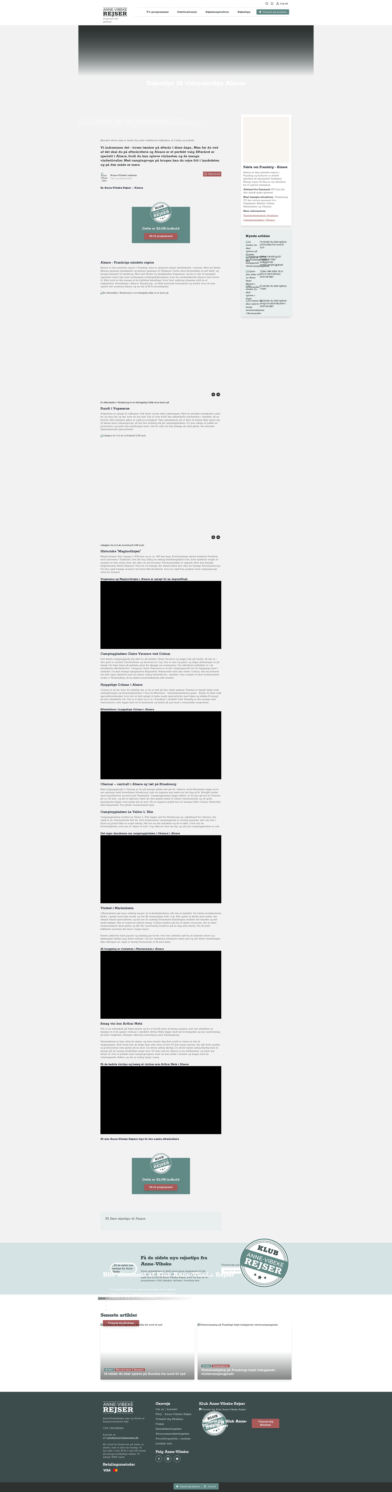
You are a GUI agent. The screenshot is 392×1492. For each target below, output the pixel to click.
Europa (118, 121)
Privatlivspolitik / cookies (173, 1438)
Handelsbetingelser (169, 1429)
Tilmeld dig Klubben (121, 1323)
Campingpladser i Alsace (259, 220)
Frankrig (129, 121)
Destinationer (105, 121)
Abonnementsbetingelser (172, 1433)
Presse (160, 1424)
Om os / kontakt (166, 1409)
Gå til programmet (161, 236)
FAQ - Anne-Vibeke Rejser (173, 1414)
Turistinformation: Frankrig (260, 215)
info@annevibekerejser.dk (122, 1437)
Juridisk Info (164, 1443)
